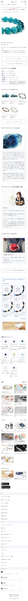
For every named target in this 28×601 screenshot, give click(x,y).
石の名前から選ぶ (4, 506)
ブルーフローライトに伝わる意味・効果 (13, 63)
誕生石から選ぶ (4, 512)
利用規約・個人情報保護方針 (14, 594)
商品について (4, 528)
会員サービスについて (5, 537)
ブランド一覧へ (23, 420)
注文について (4, 531)
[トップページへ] (14, 3)
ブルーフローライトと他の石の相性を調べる (14, 270)
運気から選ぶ (4, 515)
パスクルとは (4, 549)
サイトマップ (4, 565)
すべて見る (23, 318)
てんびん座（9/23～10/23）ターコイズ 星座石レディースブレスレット (22, 102)
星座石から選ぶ (4, 519)
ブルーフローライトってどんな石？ (13, 58)
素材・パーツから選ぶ (5, 499)
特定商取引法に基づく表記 (14, 596)
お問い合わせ (4, 544)
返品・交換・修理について (6, 534)
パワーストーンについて (6, 524)
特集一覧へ (24, 382)
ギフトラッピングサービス (6, 540)
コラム (2, 553)
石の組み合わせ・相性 (5, 559)
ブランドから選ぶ (4, 503)
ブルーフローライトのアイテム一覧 (14, 121)
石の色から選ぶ (4, 509)
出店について (4, 562)
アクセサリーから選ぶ (5, 496)
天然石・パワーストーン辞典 (7, 556)
